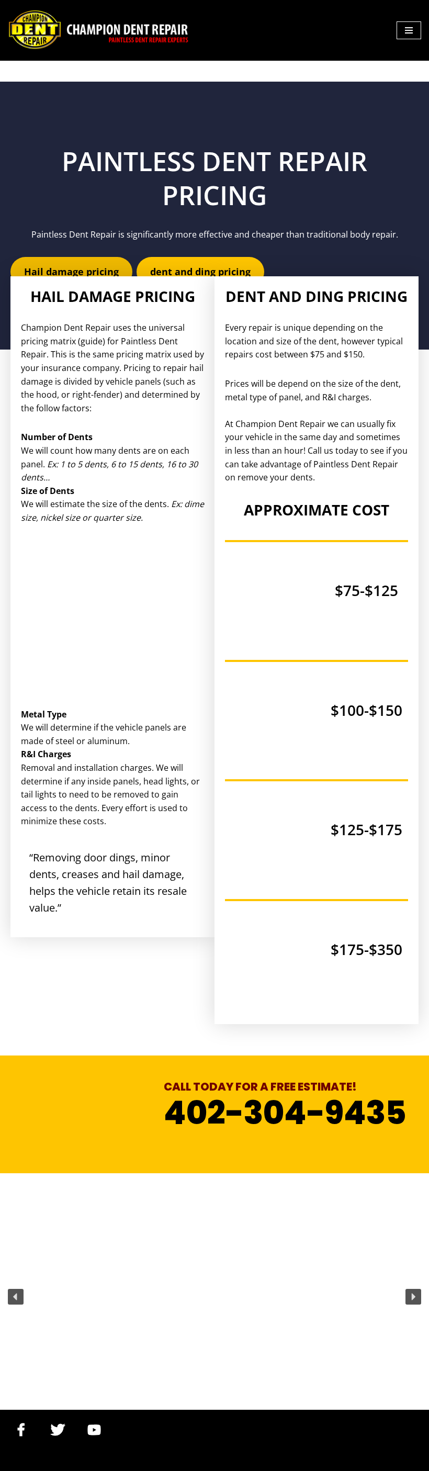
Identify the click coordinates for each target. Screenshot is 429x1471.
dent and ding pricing (200, 271)
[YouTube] (94, 1429)
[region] (214, 1297)
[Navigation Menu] (409, 30)
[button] (16, 1297)
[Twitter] (57, 1429)
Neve (18, 1460)
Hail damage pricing (71, 271)
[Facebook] (21, 1429)
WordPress (107, 1460)
